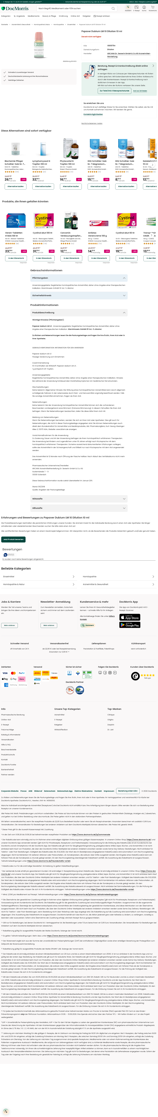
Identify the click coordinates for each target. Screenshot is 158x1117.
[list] (39, 45)
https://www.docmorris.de (139, 840)
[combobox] (77, 8)
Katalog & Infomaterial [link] (10, 734)
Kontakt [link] (4, 759)
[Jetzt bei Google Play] (137, 625)
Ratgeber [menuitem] (87, 16)
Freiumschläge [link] (7, 729)
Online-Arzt (6, 719)
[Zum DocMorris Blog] (100, 673)
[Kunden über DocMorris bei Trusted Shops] (143, 676)
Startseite (4, 24)
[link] (70, 690)
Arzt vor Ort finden (140, 91)
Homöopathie (59, 24)
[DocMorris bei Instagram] (110, 673)
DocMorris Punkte (8, 764)
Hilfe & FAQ (5, 744)
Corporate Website (10, 791)
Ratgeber (58, 724)
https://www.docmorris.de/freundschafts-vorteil (48, 861)
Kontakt (98, 791)
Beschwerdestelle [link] (8, 749)
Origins (110, 719)
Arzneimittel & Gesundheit (21, 24)
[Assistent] (6, 1112)
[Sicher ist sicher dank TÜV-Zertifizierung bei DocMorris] (69, 673)
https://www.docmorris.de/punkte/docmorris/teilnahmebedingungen (78, 936)
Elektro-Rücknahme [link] (84, 791)
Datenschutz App (65, 791)
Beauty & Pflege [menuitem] (49, 16)
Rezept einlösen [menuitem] (103, 16)
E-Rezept (5, 724)
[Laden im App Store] (137, 617)
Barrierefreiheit (7, 769)
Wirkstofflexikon (61, 729)
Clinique (111, 714)
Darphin (111, 724)
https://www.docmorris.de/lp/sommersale (91, 835)
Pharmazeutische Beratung (12, 714)
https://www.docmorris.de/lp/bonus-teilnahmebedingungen (91, 894)
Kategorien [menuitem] (5, 16)
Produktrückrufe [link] (8, 754)
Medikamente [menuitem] (34, 16)
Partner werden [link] (7, 774)
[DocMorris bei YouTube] (115, 673)
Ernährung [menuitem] (63, 16)
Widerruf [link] (38, 791)
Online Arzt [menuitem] (75, 16)
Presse (23, 791)
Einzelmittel (71, 24)
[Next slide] (152, 164)
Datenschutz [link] (49, 791)
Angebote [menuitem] (20, 16)
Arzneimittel (59, 714)
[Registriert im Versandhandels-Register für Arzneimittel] (87, 674)
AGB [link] (30, 791)
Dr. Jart (110, 729)
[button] (114, 91)
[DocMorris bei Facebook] (105, 673)
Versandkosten (7, 739)
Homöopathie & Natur (42, 24)
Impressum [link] (109, 791)
